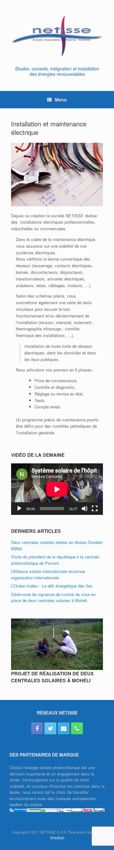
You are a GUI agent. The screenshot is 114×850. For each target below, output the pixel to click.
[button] (57, 174)
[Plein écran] (95, 508)
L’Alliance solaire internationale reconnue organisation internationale (48, 574)
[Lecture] (19, 508)
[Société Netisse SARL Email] (64, 728)
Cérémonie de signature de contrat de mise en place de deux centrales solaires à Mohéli (53, 597)
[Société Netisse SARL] (57, 35)
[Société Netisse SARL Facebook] (37, 728)
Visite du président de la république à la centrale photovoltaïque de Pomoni (55, 560)
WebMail (57, 837)
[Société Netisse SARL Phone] (77, 728)
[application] (57, 489)
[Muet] (84, 508)
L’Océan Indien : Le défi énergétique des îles (51, 586)
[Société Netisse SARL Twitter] (50, 728)
